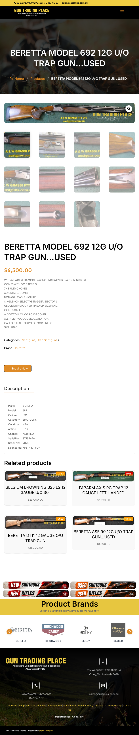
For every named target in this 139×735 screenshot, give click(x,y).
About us (13, 705)
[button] (128, 108)
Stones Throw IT (46, 730)
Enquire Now (18, 368)
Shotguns (28, 340)
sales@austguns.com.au (75, 2)
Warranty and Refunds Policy (78, 705)
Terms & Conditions (36, 705)
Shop (22, 705)
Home (19, 78)
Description (16, 388)
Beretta (20, 348)
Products (37, 78)
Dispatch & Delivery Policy (108, 705)
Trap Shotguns (47, 340)
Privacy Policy (54, 705)
